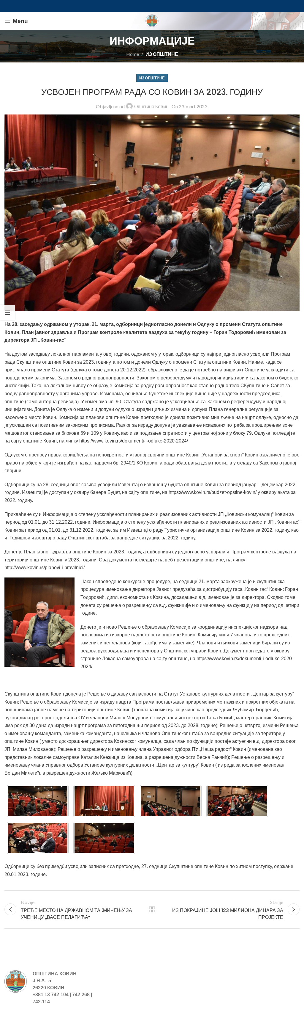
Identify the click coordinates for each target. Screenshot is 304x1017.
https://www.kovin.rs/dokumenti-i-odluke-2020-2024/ (133, 440)
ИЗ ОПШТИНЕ (161, 54)
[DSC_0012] (171, 801)
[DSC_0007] (38, 801)
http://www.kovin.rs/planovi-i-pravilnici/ (44, 567)
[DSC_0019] (237, 801)
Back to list (152, 909)
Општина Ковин (151, 106)
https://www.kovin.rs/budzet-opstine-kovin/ (212, 492)
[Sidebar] (7, 312)
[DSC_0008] (104, 801)
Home (132, 54)
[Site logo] (152, 20)
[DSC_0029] (104, 838)
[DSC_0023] (38, 838)
